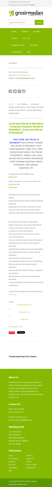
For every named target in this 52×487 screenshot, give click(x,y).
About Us (29, 455)
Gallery (29, 461)
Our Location (13, 458)
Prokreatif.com (24, 312)
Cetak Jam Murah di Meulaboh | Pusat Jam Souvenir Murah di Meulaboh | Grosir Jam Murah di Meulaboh (26, 128)
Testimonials (16, 52)
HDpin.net (24, 319)
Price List (26, 38)
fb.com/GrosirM (17, 412)
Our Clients (13, 467)
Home (13, 31)
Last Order (34, 45)
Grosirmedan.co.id (24, 305)
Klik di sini (12, 294)
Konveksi (36, 31)
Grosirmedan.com (15, 327)
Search (39, 22)
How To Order (31, 464)
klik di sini (13, 187)
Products (12, 461)
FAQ (28, 52)
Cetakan (24, 31)
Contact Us (30, 458)
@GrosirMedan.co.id (19, 417)
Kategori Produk (17, 45)
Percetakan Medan (29, 481)
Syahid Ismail (22, 484)
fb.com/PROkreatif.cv (23, 75)
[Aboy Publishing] (26, 14)
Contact (14, 38)
